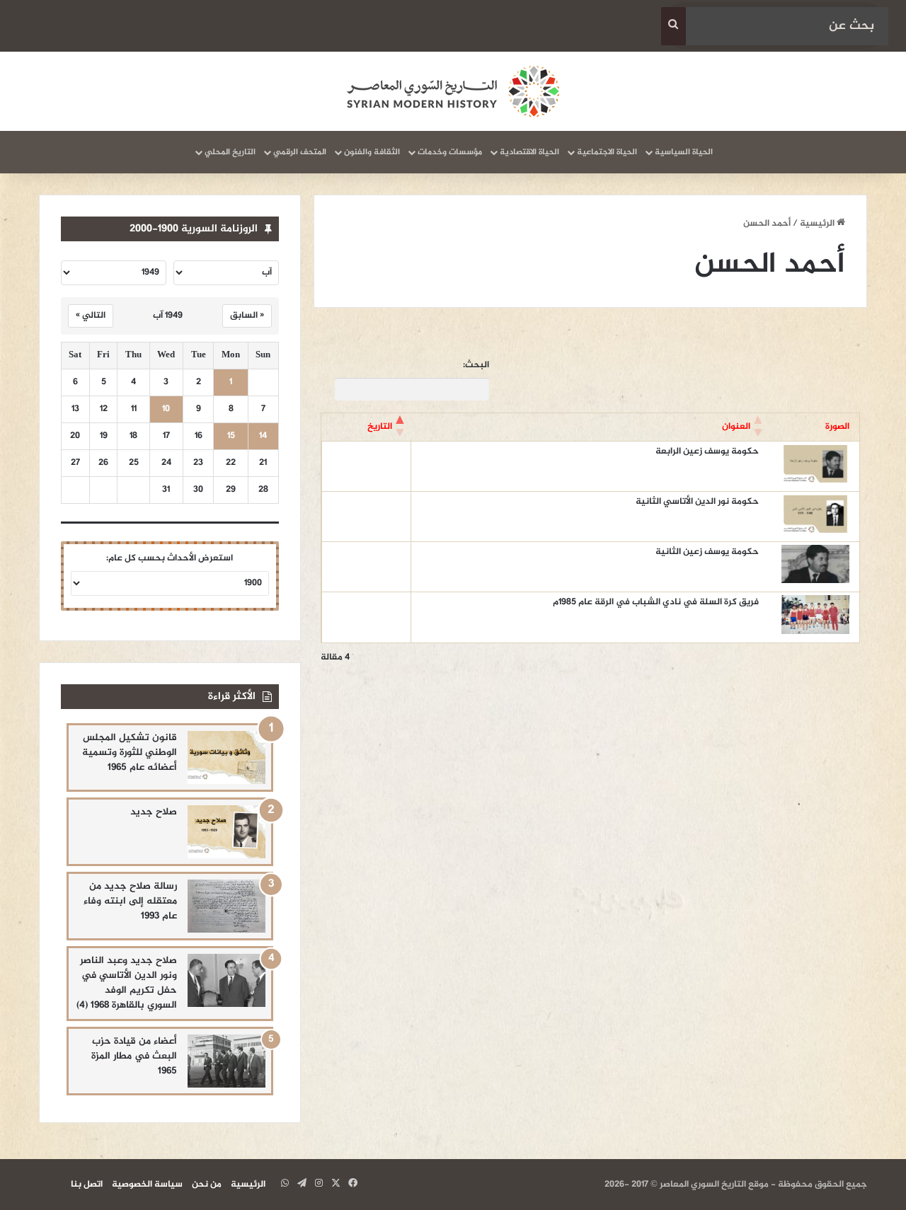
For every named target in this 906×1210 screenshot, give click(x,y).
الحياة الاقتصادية (529, 152)
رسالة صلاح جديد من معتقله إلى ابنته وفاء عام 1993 (130, 901)
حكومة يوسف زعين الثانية (707, 552)
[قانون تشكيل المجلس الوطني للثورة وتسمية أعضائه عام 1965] (226, 757)
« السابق (247, 315)
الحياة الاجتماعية (607, 152)
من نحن (207, 1184)
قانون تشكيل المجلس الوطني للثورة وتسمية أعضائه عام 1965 (129, 753)
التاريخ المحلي (230, 152)
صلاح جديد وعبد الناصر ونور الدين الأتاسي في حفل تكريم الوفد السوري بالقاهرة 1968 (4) (126, 982)
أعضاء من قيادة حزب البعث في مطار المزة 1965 (134, 1056)
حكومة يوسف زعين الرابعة (707, 451)
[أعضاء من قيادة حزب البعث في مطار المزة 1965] (226, 1061)
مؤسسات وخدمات (450, 152)
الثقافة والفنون (372, 152)
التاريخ (379, 426)
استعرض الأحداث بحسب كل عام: (169, 558)
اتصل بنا (87, 1184)
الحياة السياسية (684, 152)
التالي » (90, 315)
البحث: (476, 365)
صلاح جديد (153, 812)
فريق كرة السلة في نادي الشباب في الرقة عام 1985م (656, 602)
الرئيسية (818, 223)
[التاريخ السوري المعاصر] (453, 91)
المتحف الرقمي (299, 152)
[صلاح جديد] (226, 831)
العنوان (736, 426)
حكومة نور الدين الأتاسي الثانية (697, 501)
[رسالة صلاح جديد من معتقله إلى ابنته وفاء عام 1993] (226, 906)
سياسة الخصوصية (147, 1184)
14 (263, 436)
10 (166, 409)
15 (231, 436)
